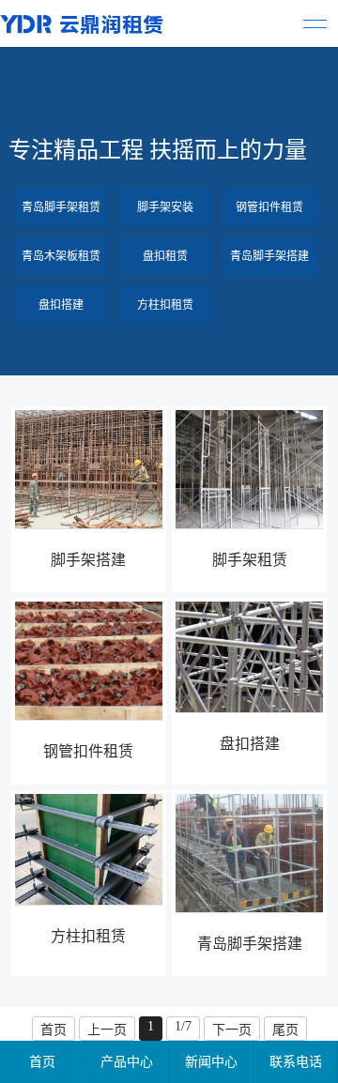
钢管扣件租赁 (269, 207)
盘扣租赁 (165, 256)
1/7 (183, 1026)
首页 (53, 1030)
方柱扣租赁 (165, 305)
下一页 (232, 1030)
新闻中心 (211, 1062)
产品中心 (126, 1062)
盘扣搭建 (61, 305)
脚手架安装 (165, 207)
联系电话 (295, 1062)
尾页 (285, 1030)
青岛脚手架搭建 (269, 256)
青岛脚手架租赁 (61, 207)
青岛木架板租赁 (61, 256)
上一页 (107, 1030)
